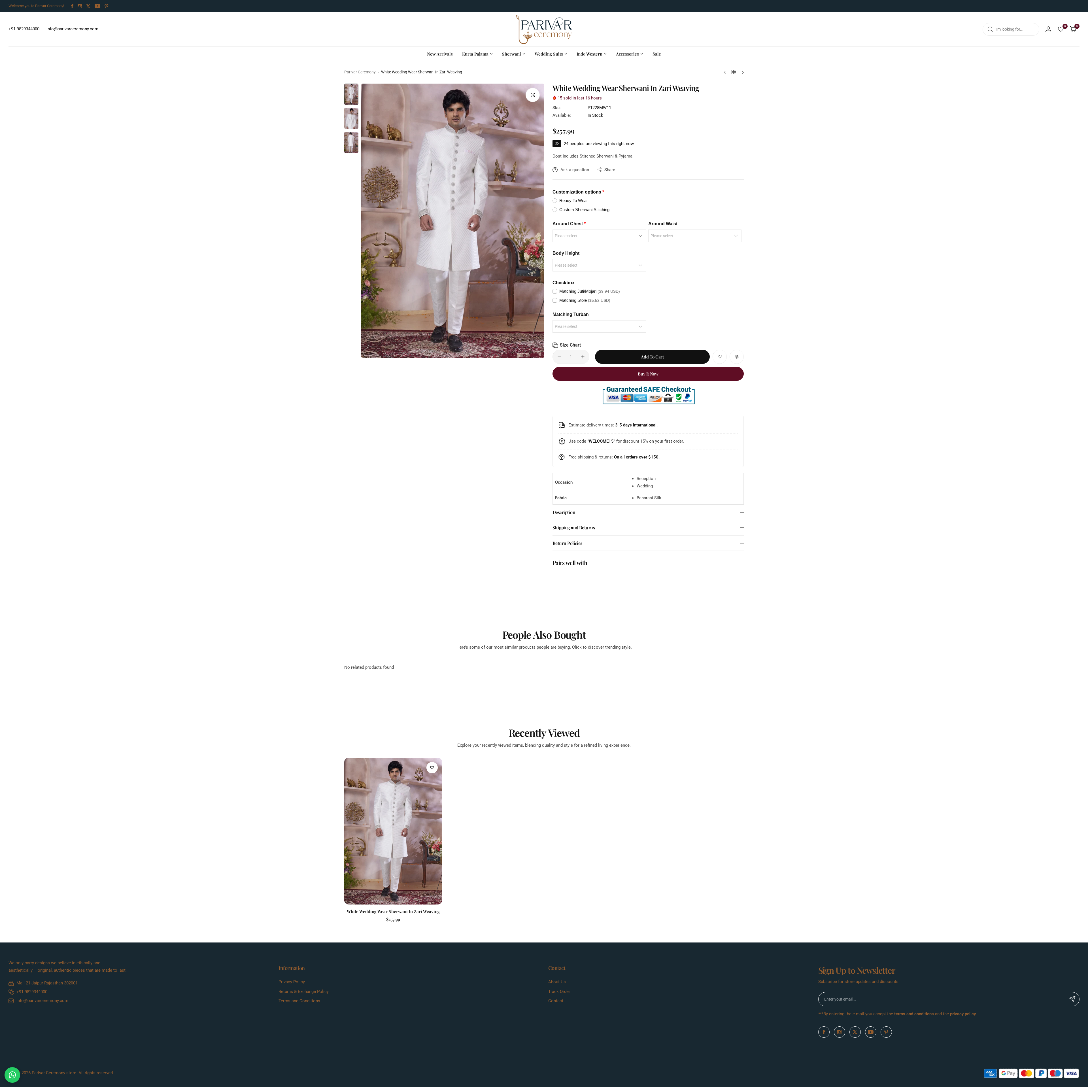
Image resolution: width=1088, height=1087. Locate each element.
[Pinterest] (107, 6)
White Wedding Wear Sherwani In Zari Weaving (393, 911)
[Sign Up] (1072, 999)
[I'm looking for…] (990, 29)
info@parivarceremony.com (42, 1000)
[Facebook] (72, 6)
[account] (1048, 29)
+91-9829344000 (31, 991)
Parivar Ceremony (360, 72)
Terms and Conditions (299, 1000)
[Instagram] (80, 6)
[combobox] (1011, 29)
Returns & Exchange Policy (304, 991)
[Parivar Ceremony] (544, 29)
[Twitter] (88, 6)
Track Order (559, 991)
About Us (557, 981)
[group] (452, 221)
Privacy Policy (292, 981)
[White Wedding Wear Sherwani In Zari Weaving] (393, 831)
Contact (555, 1000)
